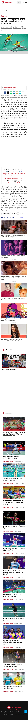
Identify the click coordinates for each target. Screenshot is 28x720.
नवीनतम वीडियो (9, 350)
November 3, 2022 (14, 183)
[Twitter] (8, 92)
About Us (12, 712)
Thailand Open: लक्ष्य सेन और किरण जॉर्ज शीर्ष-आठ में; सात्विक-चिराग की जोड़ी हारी (13, 572)
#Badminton (15, 176)
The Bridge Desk (6, 439)
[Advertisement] (14, 69)
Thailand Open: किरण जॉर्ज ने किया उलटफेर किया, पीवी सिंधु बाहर (13, 595)
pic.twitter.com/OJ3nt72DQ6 (14, 178)
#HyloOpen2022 (9, 174)
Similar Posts (9, 413)
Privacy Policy (4, 712)
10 (16, 374)
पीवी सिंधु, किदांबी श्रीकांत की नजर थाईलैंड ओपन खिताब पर (12, 687)
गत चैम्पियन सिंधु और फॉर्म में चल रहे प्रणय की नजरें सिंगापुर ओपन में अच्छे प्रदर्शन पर (13, 502)
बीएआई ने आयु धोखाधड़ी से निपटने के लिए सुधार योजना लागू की (13, 479)
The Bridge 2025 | (8, 715)
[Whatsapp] (11, 92)
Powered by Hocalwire (18, 715)
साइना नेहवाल (14, 213)
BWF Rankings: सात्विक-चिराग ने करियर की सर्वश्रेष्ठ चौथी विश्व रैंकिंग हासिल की (12, 642)
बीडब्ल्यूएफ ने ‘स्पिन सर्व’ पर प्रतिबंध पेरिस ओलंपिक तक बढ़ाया (12, 665)
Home (3, 11)
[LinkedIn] (14, 92)
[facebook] (5, 92)
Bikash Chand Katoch (8, 461)
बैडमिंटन (4, 16)
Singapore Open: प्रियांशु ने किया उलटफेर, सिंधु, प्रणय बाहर (12, 457)
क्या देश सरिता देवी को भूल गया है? (9, 369)
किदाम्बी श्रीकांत (5, 213)
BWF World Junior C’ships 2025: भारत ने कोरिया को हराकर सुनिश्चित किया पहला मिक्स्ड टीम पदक (14, 434)
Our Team (18, 712)
